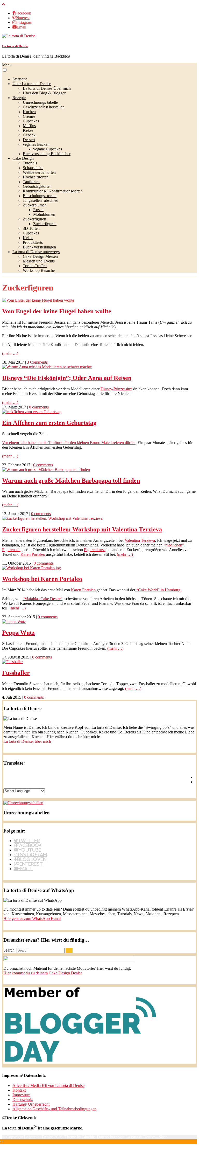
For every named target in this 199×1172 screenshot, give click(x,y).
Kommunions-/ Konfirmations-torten (53, 191)
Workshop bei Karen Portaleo (42, 578)
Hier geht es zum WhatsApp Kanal (32, 918)
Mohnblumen (44, 214)
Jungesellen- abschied (40, 200)
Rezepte (19, 97)
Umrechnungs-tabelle (40, 102)
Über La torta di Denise (31, 83)
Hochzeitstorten (35, 177)
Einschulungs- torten (39, 195)
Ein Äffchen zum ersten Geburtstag (49, 422)
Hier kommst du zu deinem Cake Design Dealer (42, 973)
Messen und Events (39, 261)
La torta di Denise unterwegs (36, 251)
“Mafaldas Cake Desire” (42, 599)
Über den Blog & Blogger (44, 93)
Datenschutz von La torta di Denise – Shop (132, 1137)
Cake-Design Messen (40, 256)
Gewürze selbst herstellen (44, 107)
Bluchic (88, 1137)
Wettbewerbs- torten (39, 172)
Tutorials (30, 163)
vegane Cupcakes (47, 149)
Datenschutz (22, 1099)
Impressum (21, 1095)
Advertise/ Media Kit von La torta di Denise (48, 1085)
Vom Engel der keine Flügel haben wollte (56, 311)
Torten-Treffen (35, 265)
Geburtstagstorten (37, 186)
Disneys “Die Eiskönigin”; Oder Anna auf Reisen (66, 378)
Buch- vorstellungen (39, 247)
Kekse (28, 130)
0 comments (39, 407)
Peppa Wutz (18, 632)
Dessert (29, 139)
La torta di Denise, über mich (27, 741)
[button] (4, 70)
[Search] (69, 950)
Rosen (38, 209)
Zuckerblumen (35, 205)
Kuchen (29, 111)
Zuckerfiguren (34, 219)
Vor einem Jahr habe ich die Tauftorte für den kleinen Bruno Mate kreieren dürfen (69, 442)
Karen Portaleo (32, 554)
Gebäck (29, 135)
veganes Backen (36, 144)
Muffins (29, 125)
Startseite (19, 79)
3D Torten (31, 228)
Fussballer (16, 672)
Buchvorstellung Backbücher (46, 153)
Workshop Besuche (39, 270)
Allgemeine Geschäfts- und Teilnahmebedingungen (54, 1109)
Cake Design (23, 158)
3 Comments (37, 362)
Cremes (29, 116)
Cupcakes (31, 121)
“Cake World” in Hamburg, (158, 590)
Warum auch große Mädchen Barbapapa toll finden (71, 480)
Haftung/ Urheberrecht (30, 1104)
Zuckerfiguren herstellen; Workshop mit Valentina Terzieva (82, 529)
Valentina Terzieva (140, 540)
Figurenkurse (94, 549)
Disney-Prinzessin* (116, 389)
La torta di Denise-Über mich (47, 88)
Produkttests (33, 242)
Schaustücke (33, 167)
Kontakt (19, 1090)
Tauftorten (31, 181)
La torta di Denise (15, 46)
